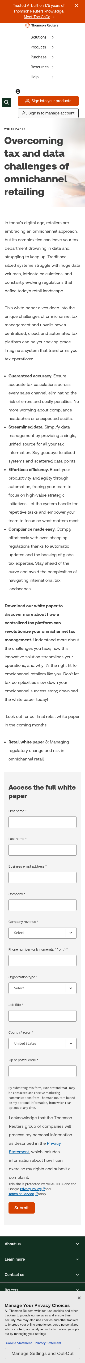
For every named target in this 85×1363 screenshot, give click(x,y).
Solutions (39, 37)
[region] (42, 1327)
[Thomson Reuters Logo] (42, 25)
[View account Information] (18, 91)
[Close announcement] (76, 6)
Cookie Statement (19, 1343)
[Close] (79, 1298)
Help (35, 77)
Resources (40, 67)
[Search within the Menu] (6, 102)
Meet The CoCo (37, 17)
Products (38, 47)
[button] (42, 1244)
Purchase (39, 57)
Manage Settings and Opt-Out (42, 1353)
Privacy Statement (47, 1343)
